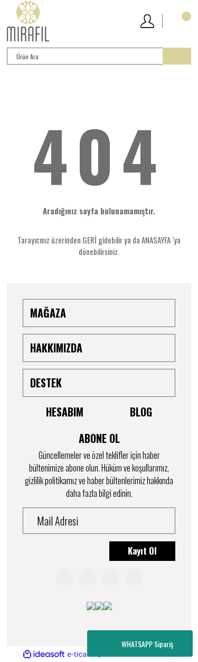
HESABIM (64, 412)
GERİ (89, 240)
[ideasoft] (44, 654)
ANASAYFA (156, 240)
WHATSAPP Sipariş (147, 643)
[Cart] (180, 21)
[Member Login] (146, 21)
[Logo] (28, 21)
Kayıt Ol (142, 550)
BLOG (141, 412)
